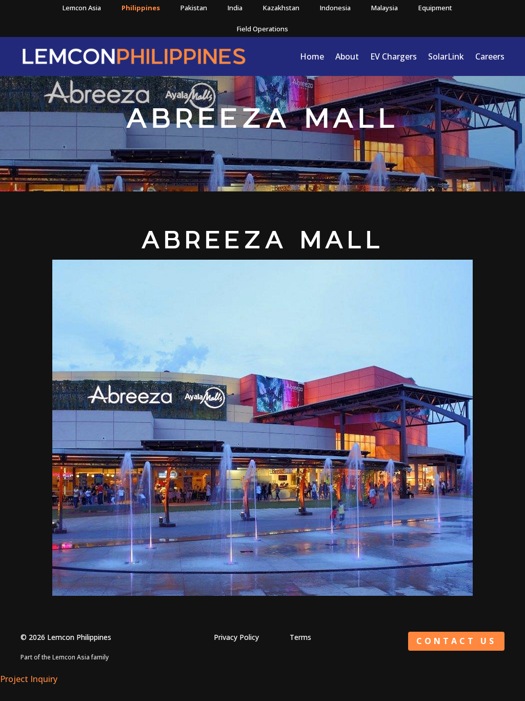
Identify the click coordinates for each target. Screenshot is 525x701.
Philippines (141, 7)
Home (312, 56)
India (235, 7)
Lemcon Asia (82, 7)
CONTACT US (456, 641)
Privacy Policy (236, 637)
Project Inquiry (28, 679)
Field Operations (262, 28)
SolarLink (446, 56)
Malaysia (384, 7)
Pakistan (193, 7)
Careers (489, 56)
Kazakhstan (281, 7)
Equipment (435, 7)
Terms (300, 637)
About (347, 56)
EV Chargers (393, 56)
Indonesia (335, 7)
